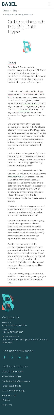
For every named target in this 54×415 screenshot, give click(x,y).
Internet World (23, 109)
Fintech (6, 400)
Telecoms (7, 404)
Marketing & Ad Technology (16, 381)
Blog (15, 10)
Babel (12, 63)
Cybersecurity (9, 395)
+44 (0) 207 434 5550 (12, 332)
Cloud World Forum (31, 103)
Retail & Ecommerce (12, 371)
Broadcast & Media (11, 386)
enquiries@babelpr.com (14, 325)
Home (5, 10)
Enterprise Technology (13, 390)
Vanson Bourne (15, 173)
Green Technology (11, 376)
